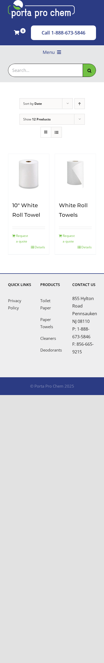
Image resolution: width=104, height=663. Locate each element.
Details (40, 247)
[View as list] (56, 132)
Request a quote (22, 238)
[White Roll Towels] (75, 174)
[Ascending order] (79, 103)
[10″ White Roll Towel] (28, 174)
